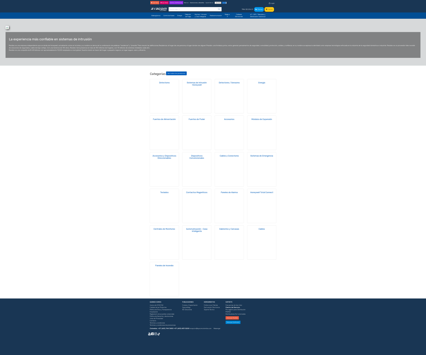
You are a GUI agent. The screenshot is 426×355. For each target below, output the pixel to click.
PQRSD (228, 312)
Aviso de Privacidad (156, 318)
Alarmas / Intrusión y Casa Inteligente (201, 15)
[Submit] (218, 9)
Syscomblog (186, 307)
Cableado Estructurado (239, 15)
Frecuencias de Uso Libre (234, 305)
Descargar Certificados (233, 322)
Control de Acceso (168, 15)
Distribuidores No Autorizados (236, 314)
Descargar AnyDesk (232, 318)
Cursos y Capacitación (190, 305)
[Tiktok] (158, 334)
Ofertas (260, 9)
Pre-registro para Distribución (236, 309)
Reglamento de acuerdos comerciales (162, 314)
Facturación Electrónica (212, 307)
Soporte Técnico (209, 2)
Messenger (217, 328)
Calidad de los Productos (158, 307)
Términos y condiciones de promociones (163, 325)
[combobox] (195, 9)
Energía (179, 15)
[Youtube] (149, 334)
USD (224, 2)
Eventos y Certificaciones (176, 2)
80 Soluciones (187, 309)
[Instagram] (155, 334)
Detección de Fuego (188, 15)
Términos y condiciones (157, 323)
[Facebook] (152, 334)
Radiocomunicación (216, 15)
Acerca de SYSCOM (156, 305)
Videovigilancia (155, 15)
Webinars (186, 2)
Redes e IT (227, 15)
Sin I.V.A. (218, 2)
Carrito (270, 9)
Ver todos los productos (176, 73)
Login (272, 3)
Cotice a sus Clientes (211, 305)
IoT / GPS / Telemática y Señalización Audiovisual (258, 15)
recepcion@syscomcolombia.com (200, 328)
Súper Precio (155, 2)
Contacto (153, 321)
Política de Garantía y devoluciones (161, 316)
